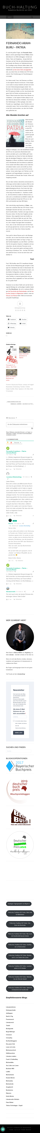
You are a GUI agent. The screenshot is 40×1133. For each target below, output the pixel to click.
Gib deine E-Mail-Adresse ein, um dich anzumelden (19, 711)
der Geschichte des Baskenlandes (17, 291)
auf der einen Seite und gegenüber (22, 69)
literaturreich (10, 591)
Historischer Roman (17, 384)
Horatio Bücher (10, 1077)
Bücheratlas (9, 1081)
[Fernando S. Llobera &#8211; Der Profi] (11, 355)
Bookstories (9, 1090)
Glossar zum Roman (11, 295)
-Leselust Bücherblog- (14, 477)
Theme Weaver (26, 1129)
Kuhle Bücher (10, 1096)
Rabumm (8, 1093)
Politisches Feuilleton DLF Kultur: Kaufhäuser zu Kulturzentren (20, 945)
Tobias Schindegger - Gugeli (14, 1105)
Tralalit (8, 1025)
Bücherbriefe (9, 1084)
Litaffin (8, 1071)
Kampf (8, 389)
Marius (10, 523)
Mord (16, 389)
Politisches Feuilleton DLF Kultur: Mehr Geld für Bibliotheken (20, 913)
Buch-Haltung (20, 7)
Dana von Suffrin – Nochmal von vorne (11, 378)
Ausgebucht (9, 1087)
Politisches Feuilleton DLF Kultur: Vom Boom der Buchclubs (20, 924)
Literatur (25, 384)
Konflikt (12, 389)
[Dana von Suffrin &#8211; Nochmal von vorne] (11, 372)
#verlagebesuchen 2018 (13, 401)
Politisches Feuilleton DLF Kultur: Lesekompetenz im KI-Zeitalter (20, 967)
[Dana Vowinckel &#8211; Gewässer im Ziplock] (24, 349)
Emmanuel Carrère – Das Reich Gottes (22, 404)
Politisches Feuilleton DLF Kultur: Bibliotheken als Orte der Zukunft (20, 978)
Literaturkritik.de (11, 1007)
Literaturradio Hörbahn (12, 1099)
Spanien (21, 389)
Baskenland (9, 386)
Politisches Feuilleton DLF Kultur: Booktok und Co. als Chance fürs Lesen (20, 956)
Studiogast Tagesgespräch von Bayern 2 (19, 903)
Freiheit (28, 386)
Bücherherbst (10, 1074)
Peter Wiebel (9, 1102)
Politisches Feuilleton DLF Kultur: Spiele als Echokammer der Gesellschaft (20, 988)
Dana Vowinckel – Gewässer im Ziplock (24, 355)
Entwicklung (16, 386)
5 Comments (9, 391)
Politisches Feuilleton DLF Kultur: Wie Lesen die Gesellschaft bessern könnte (20, 935)
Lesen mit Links (10, 1047)
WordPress (27, 1127)
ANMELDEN (18, 732)
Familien (22, 386)
